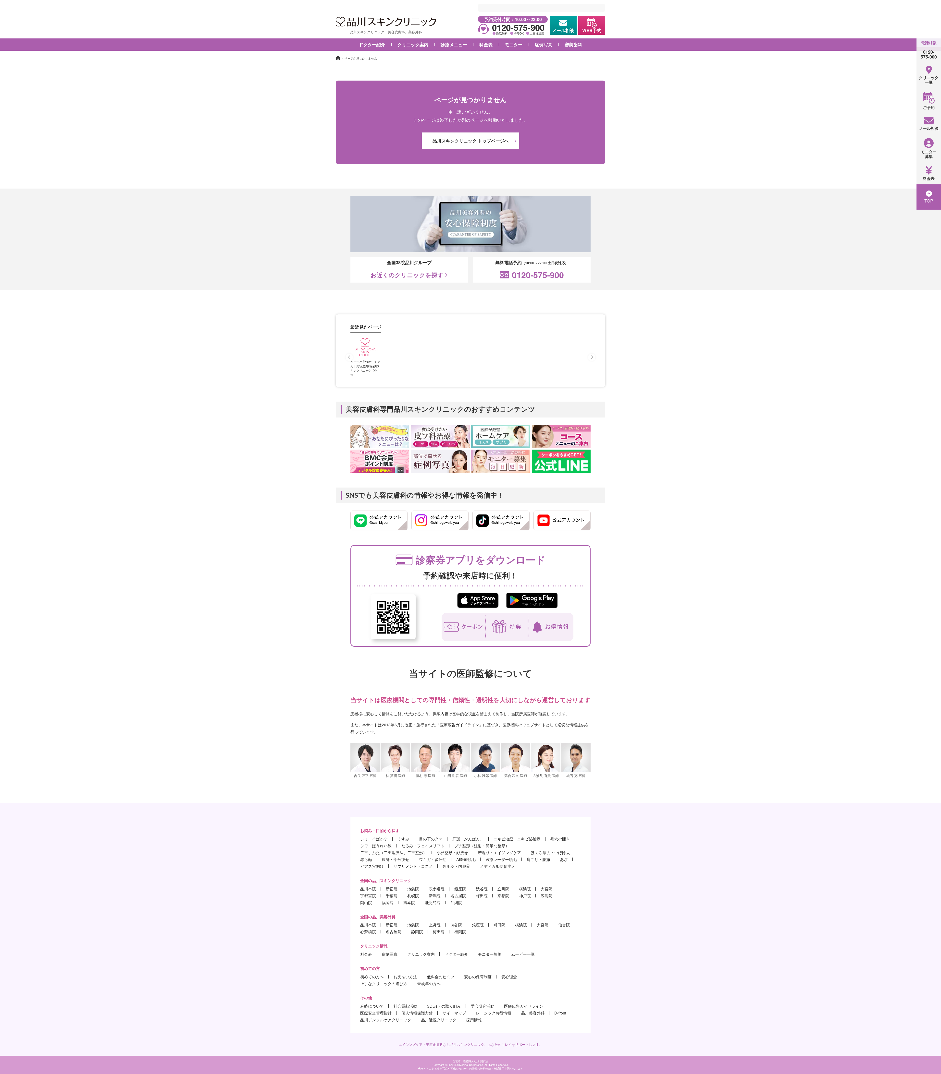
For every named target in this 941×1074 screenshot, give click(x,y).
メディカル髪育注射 (497, 866)
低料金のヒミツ (440, 976)
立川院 (503, 889)
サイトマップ (454, 1013)
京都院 (503, 895)
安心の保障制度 (478, 976)
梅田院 (482, 895)
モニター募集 (489, 954)
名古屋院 (458, 895)
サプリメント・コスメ (413, 866)
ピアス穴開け (372, 866)
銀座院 (460, 889)
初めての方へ (372, 976)
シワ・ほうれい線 (376, 845)
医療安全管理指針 (376, 1013)
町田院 (499, 925)
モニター (513, 44)
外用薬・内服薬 (456, 866)
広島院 (546, 895)
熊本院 (409, 902)
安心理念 (509, 976)
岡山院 (366, 902)
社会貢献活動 (405, 1006)
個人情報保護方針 (417, 1013)
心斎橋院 (368, 931)
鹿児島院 (433, 902)
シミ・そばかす (374, 839)
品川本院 (368, 889)
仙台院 (564, 925)
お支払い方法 (405, 976)
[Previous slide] (349, 357)
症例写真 (543, 44)
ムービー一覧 (523, 954)
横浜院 (525, 889)
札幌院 (413, 895)
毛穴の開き (560, 839)
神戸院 (525, 895)
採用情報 (474, 1020)
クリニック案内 (421, 954)
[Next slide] (591, 357)
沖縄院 (456, 902)
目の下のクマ (431, 839)
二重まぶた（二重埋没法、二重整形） (393, 852)
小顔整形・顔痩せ (452, 852)
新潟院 (435, 895)
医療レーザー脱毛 (501, 859)
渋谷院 (482, 889)
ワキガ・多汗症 (432, 859)
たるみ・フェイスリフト (423, 845)
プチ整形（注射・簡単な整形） (481, 845)
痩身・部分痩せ (395, 859)
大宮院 (546, 889)
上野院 (435, 925)
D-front (560, 1013)
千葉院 (391, 895)
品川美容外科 (533, 1013)
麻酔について (372, 1006)
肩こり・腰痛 (538, 859)
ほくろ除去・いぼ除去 (550, 852)
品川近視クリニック (438, 1020)
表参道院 (437, 889)
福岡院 (388, 902)
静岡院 (417, 931)
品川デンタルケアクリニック (385, 1020)
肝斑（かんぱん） (468, 839)
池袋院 (413, 889)
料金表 (366, 954)
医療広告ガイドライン (523, 1006)
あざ (564, 859)
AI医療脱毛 (466, 859)
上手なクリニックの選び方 (383, 983)
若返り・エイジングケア (499, 852)
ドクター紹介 (372, 44)
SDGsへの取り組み (444, 1006)
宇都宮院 (368, 895)
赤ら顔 (366, 859)
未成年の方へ (429, 983)
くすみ (403, 839)
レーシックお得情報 (493, 1013)
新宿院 (391, 889)
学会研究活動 (482, 1006)
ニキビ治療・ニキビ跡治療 (517, 839)
